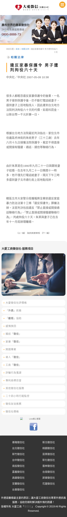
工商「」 (14, 365)
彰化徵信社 (48, 460)
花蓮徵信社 (48, 483)
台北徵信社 (18, 448)
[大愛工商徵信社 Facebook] (33, 430)
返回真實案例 (33, 233)
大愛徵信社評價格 (16, 302)
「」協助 (14, 318)
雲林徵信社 (48, 466)
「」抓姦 (14, 310)
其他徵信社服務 (15, 388)
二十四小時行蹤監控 (17, 396)
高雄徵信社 (18, 477)
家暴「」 (14, 341)
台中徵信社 (18, 460)
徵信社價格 (12, 411)
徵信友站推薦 (14, 403)
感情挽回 (11, 326)
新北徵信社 (48, 442)
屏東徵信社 (48, 477)
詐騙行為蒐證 (14, 372)
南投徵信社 (18, 466)
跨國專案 (11, 349)
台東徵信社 (18, 489)
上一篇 (21, 233)
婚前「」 (14, 333)
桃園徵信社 (48, 448)
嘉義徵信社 (18, 472)
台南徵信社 (48, 472)
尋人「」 (14, 357)
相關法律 (25, 49)
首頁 (17, 49)
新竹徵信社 (18, 454)
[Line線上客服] (33, 418)
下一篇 (45, 233)
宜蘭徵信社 (18, 483)
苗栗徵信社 (48, 454)
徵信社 (28, 506)
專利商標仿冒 (14, 380)
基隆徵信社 (18, 442)
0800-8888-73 (11, 34)
